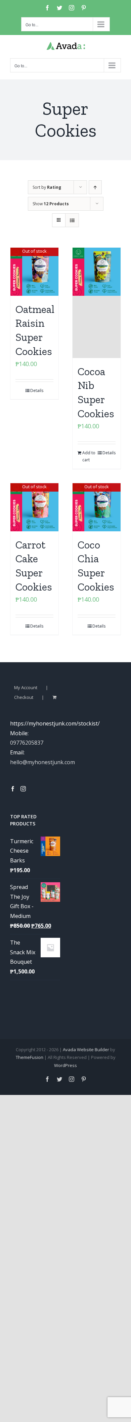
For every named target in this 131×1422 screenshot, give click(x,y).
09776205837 (26, 742)
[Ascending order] (95, 187)
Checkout (23, 697)
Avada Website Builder (86, 1049)
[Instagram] (23, 788)
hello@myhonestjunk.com (42, 762)
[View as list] (72, 220)
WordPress (65, 1065)
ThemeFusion (29, 1057)
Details (36, 390)
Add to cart (88, 456)
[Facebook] (12, 788)
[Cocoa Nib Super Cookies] (97, 303)
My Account (25, 687)
